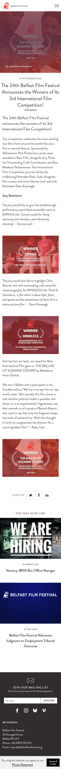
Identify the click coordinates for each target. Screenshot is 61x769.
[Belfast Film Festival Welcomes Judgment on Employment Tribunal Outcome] (30, 618)
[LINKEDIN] (47, 495)
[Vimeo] (43, 714)
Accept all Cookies (53, 762)
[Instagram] (26, 714)
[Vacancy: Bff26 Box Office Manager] (30, 548)
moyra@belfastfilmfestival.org (26, 747)
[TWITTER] (31, 495)
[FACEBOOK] (39, 495)
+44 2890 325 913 (21, 743)
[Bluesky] (34, 714)
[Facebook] (17, 714)
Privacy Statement (22, 765)
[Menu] (57, 5)
